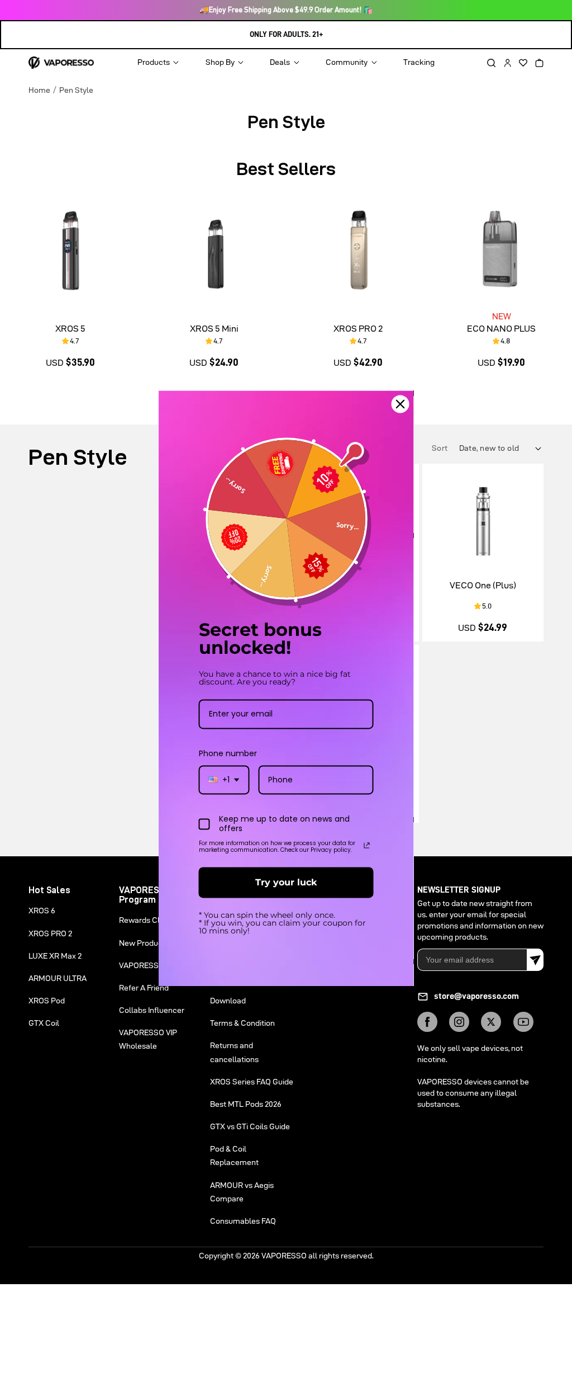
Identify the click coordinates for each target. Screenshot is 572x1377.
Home (39, 90)
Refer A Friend (144, 987)
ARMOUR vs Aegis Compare (242, 1192)
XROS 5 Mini (214, 328)
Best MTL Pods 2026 (246, 1104)
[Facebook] (427, 1022)
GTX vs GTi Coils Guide (250, 1126)
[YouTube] (523, 1022)
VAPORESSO (284, 1255)
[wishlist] (520, 63)
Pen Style (76, 90)
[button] (487, 63)
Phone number (228, 753)
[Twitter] (491, 1022)
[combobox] (224, 780)
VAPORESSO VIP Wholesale (148, 1039)
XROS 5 (70, 328)
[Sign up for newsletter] (535, 960)
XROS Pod (46, 1000)
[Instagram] (459, 1022)
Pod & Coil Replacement (234, 1155)
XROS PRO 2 (358, 328)
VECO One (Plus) (483, 585)
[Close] (400, 403)
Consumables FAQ (243, 1220)
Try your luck (286, 882)
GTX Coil (43, 1022)
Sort (441, 448)
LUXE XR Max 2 (55, 955)
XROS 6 (41, 910)
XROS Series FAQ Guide (251, 1081)
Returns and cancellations (234, 1052)
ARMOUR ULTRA (57, 978)
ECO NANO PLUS (501, 328)
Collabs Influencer (151, 1010)
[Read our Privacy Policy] (367, 845)
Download (228, 1000)
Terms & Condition (242, 1022)
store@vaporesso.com (476, 996)
